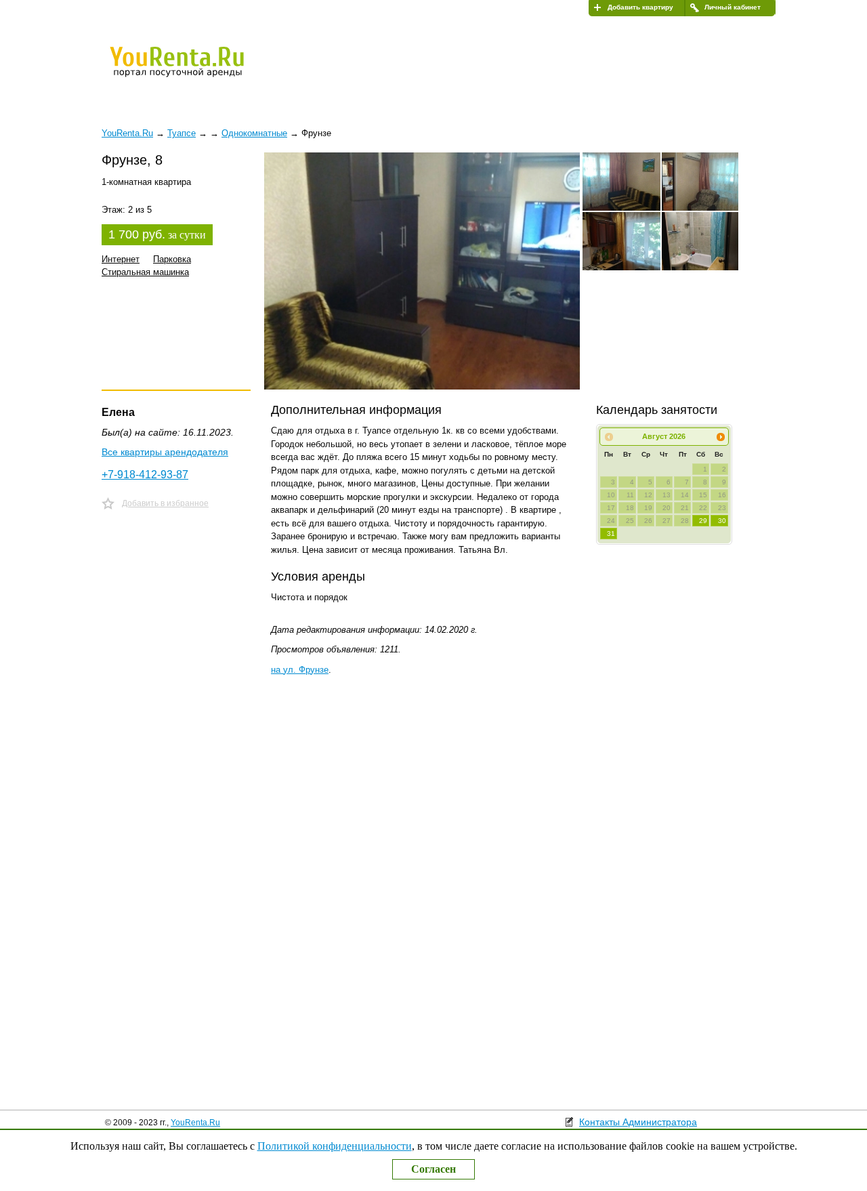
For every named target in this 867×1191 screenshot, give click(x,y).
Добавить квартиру (640, 7)
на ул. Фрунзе (300, 670)
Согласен (433, 1169)
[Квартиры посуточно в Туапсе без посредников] (199, 70)
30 (722, 520)
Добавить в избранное (165, 503)
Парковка (172, 259)
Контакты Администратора (638, 1121)
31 (611, 533)
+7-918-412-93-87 (145, 474)
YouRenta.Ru (195, 1122)
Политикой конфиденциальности (334, 1146)
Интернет (121, 259)
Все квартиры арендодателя (165, 451)
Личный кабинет (732, 7)
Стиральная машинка (145, 272)
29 (703, 520)
